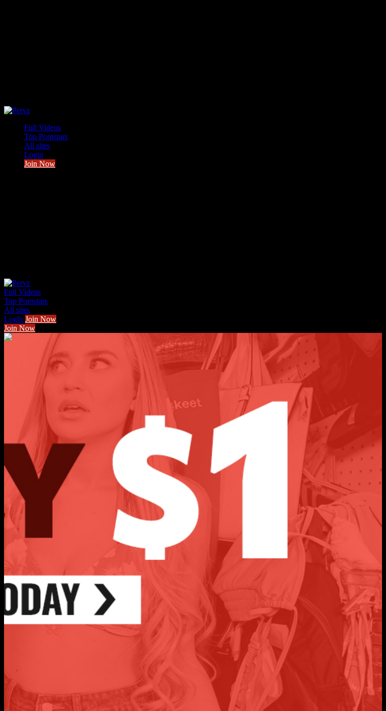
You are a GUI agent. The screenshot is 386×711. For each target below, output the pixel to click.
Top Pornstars (46, 136)
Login (33, 154)
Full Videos (42, 127)
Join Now (39, 163)
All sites (37, 145)
